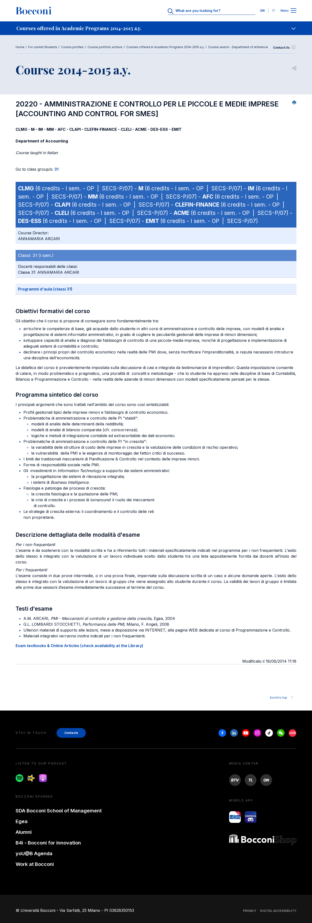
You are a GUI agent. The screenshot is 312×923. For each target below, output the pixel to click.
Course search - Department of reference (238, 47)
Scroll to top (278, 697)
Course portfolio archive (105, 47)
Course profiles (72, 47)
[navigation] (156, 28)
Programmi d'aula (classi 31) (45, 289)
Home (20, 47)
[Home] (34, 11)
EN (262, 10)
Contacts (71, 733)
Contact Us (281, 47)
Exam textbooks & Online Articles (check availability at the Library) (79, 645)
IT (273, 10)
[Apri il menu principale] (293, 10)
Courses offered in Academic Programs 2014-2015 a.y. (165, 47)
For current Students (42, 47)
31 (56, 169)
